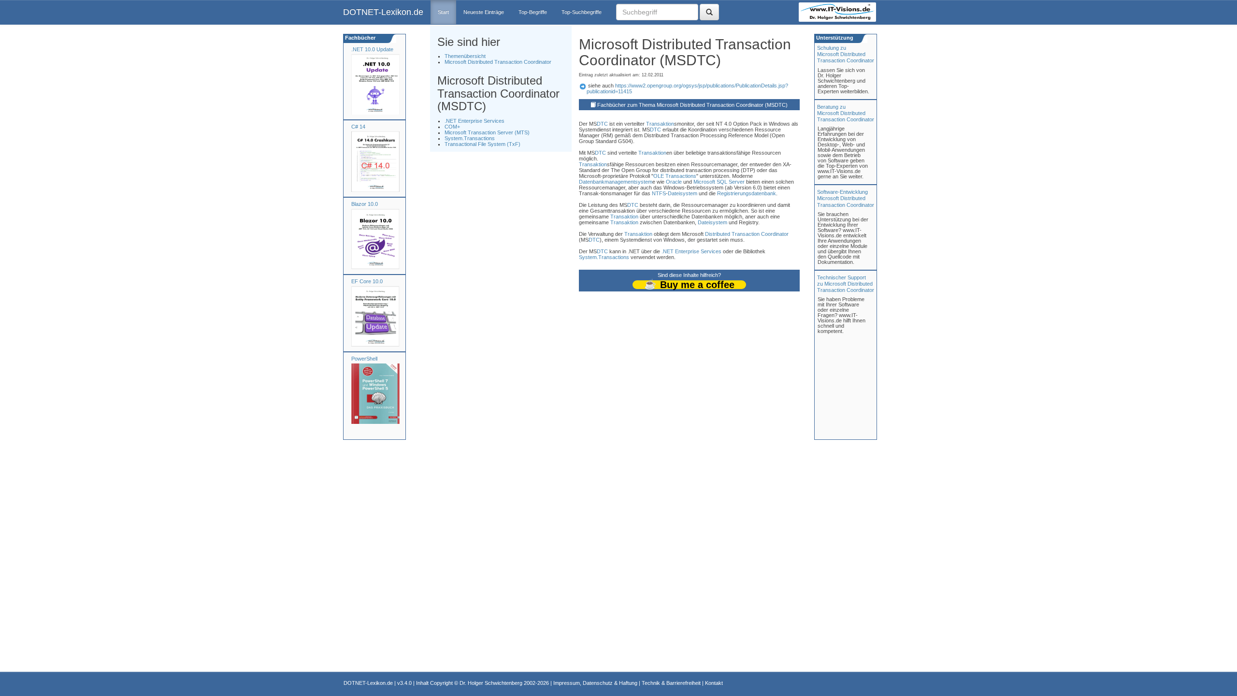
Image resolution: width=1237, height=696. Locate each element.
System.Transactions (470, 138)
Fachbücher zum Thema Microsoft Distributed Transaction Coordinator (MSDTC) (692, 105)
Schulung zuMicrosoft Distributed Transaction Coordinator (845, 54)
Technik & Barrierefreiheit (671, 683)
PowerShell (364, 359)
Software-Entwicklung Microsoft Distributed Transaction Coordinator (845, 198)
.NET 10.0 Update (372, 49)
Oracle (674, 182)
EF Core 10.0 (367, 281)
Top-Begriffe (532, 12)
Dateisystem (682, 193)
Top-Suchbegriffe (581, 12)
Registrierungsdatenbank (746, 193)
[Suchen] (709, 12)
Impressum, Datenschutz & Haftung (595, 683)
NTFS (659, 193)
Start (443, 12)
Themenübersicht (465, 56)
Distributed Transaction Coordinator (747, 234)
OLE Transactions (674, 176)
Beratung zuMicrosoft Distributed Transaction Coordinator (845, 113)
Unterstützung (834, 38)
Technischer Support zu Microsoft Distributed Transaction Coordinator (845, 284)
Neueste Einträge (483, 12)
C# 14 (358, 127)
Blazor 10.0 (364, 204)
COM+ (452, 127)
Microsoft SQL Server (719, 182)
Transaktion (660, 124)
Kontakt (714, 683)
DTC (602, 124)
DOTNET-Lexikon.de (383, 12)
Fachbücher (359, 38)
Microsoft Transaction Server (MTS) (487, 132)
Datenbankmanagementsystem (615, 182)
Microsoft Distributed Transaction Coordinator (498, 62)
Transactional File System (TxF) (482, 144)
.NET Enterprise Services (474, 121)
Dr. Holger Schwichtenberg (491, 683)
